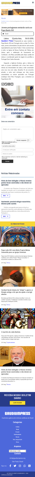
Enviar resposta (21, 140)
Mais (4, 196)
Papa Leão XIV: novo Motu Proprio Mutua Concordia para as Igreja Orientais (15, 251)
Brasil (17, 429)
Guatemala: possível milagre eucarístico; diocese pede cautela (15, 202)
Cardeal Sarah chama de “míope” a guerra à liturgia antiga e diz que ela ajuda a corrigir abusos (17, 292)
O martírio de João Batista (10, 332)
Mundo (3, 18)
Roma (8, 263)
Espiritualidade (11, 342)
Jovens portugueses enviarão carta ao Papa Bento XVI (16, 29)
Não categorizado (17, 439)
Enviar (7, 161)
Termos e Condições (6, 474)
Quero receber (17, 403)
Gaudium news (5, 21)
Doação (17, 432)
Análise (17, 427)
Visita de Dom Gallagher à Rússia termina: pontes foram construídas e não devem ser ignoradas (16, 182)
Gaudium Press (7, 41)
